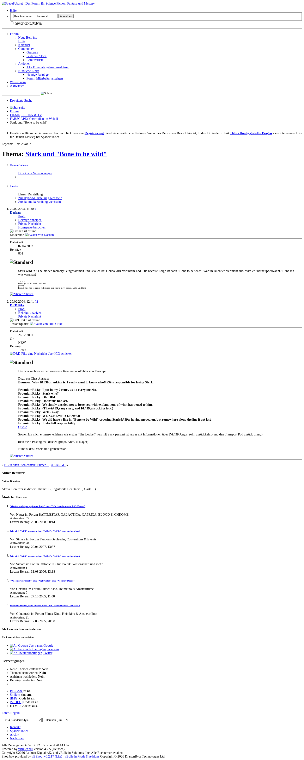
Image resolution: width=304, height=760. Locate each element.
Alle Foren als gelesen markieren (47, 67)
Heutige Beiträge (37, 74)
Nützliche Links (28, 71)
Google (48, 645)
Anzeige (14, 186)
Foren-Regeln (11, 713)
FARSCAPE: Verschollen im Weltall (34, 118)
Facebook (53, 649)
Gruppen (32, 52)
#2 (36, 301)
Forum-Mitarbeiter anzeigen (44, 78)
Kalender (24, 45)
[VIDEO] (16, 702)
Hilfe (13, 10)
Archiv (14, 734)
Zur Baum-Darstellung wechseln (39, 201)
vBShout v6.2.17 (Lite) (47, 756)
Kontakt (15, 727)
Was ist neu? (18, 82)
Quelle (22, 427)
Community (26, 48)
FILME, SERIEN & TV (26, 115)
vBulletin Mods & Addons (82, 756)
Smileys (15, 694)
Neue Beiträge (27, 37)
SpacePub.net (19, 731)
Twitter (47, 653)
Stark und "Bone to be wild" (66, 154)
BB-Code (16, 691)
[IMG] (14, 698)
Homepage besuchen (31, 227)
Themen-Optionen (19, 165)
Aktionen (24, 63)
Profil (21, 216)
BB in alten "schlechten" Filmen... (26, 465)
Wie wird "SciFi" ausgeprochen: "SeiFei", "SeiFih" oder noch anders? (45, 531)
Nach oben (17, 738)
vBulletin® (25, 749)
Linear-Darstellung (30, 194)
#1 (36, 209)
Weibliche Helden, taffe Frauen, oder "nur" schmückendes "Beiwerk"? (45, 605)
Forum (14, 34)
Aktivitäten (17, 86)
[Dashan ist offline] (39, 235)
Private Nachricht (29, 223)
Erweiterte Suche (21, 100)
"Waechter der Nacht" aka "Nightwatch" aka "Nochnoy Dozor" (42, 580)
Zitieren (28, 294)
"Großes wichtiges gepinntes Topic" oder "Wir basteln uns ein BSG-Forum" (47, 506)
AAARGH (58, 465)
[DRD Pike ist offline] (46, 324)
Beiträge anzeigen (30, 220)
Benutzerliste (34, 60)
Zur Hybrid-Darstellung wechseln (40, 198)
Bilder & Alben (36, 56)
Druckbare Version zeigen (35, 173)
